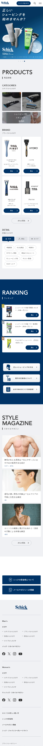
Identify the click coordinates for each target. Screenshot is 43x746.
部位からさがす (29, 636)
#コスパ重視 (27, 258)
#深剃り (31, 247)
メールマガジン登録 (9, 725)
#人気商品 (20, 247)
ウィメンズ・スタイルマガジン (12, 692)
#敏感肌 (9, 247)
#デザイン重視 (11, 253)
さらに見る (21, 220)
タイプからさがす (10, 641)
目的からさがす (9, 636)
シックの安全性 (7, 719)
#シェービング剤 (12, 258)
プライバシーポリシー (9, 743)
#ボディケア (11, 264)
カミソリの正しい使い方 (10, 713)
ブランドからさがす (31, 631)
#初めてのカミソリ (28, 253)
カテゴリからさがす (11, 631)
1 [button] (18, 61)
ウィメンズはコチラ (23, 3)
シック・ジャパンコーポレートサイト (15, 730)
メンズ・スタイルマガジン (11, 646)
